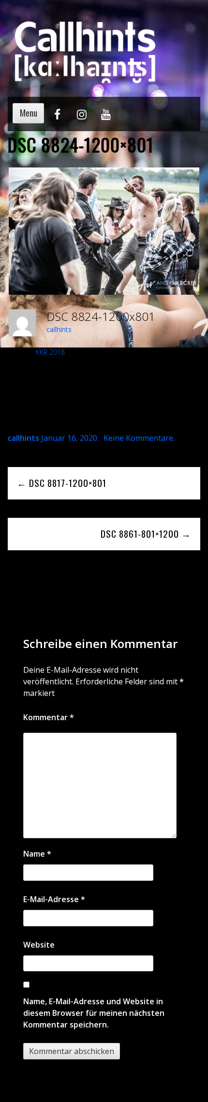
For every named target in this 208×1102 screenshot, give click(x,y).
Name (37, 853)
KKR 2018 (50, 352)
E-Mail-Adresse (54, 899)
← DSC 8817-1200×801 (61, 483)
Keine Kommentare (138, 438)
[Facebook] (57, 118)
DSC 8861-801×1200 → (146, 534)
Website (39, 944)
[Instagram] (81, 118)
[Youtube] (105, 118)
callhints (59, 329)
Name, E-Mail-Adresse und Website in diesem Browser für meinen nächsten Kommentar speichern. (93, 1013)
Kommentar (48, 717)
